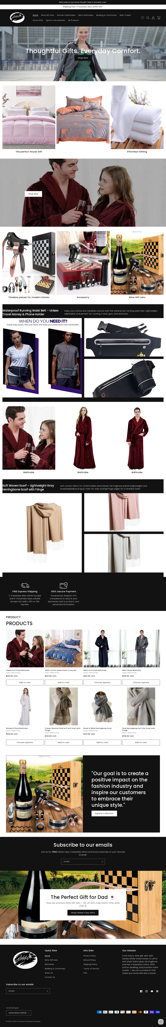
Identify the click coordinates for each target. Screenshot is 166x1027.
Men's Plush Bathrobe (131, 670)
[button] (148, 17)
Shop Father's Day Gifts (83, 912)
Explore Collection (104, 813)
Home (47, 956)
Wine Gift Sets (51, 960)
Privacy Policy (89, 956)
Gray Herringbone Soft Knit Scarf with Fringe (138, 729)
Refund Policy (89, 960)
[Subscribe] (102, 861)
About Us (49, 973)
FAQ (85, 973)
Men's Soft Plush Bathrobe (94, 670)
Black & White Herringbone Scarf (97, 728)
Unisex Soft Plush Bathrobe (17, 670)
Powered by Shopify (33, 1021)
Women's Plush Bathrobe (17, 728)
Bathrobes (49, 964)
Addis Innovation (19, 1021)
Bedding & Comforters (55, 968)
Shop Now (83, 58)
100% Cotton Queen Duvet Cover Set (61, 670)
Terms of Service (91, 968)
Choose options (102, 682)
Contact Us (50, 977)
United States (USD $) (17, 1013)
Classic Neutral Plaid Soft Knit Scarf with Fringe (62, 729)
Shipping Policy (90, 964)
